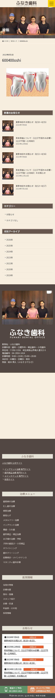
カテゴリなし (12, 220)
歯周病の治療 (9, 501)
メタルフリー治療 (11, 520)
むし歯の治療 (9, 506)
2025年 (9, 245)
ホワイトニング (10, 548)
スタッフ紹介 (9, 598)
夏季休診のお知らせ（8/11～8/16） (32, 154)
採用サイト (9, 479)
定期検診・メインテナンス (15, 557)
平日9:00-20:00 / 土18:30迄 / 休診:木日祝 (27, 695)
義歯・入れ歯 (9, 529)
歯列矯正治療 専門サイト (16, 472)
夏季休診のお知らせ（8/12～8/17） (32, 185)
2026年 (9, 239)
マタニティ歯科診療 (12, 562)
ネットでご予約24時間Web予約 (43, 689)
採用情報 (7, 613)
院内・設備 (8, 594)
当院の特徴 (8, 584)
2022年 (9, 263)
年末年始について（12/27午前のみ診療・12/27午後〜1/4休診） (34, 139)
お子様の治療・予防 (12, 538)
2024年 (9, 251)
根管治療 (7, 510)
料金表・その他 (10, 608)
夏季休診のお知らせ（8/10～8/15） (32, 122)
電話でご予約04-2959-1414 (15, 689)
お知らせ (10, 214)
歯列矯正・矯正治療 (12, 534)
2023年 (9, 257)
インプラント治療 (11, 524)
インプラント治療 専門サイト (18, 469)
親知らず (7, 515)
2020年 (9, 269)
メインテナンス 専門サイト (17, 476)
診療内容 (7, 589)
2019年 (9, 275)
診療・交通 (8, 603)
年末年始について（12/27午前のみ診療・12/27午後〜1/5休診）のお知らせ (34, 171)
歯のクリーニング (11, 552)
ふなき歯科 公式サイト (12, 463)
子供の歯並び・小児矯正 (14, 543)
